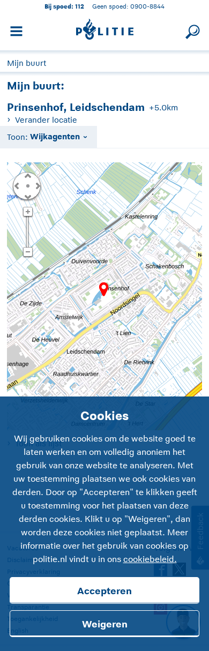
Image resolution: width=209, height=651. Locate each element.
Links (16, 185)
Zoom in (27, 212)
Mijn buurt (26, 63)
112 (79, 6)
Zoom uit (27, 252)
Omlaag (27, 196)
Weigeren (105, 624)
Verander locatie (46, 120)
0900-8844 (147, 6)
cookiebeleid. (150, 559)
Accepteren (104, 591)
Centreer (27, 185)
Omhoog (27, 175)
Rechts (37, 185)
